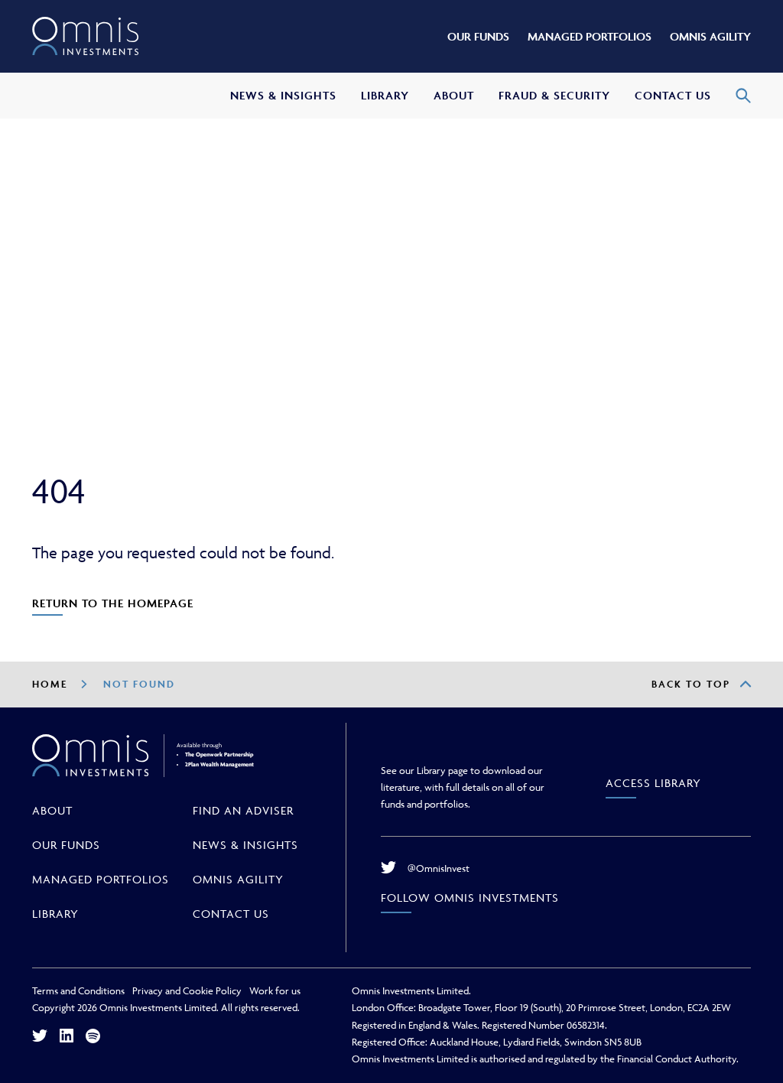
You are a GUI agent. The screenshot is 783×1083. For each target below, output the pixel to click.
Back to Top (690, 684)
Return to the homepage (112, 603)
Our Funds (66, 844)
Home (49, 684)
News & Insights (245, 844)
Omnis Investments (85, 36)
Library (55, 913)
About (52, 810)
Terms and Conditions (78, 990)
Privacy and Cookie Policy (187, 990)
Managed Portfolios (100, 879)
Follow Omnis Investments (470, 897)
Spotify (93, 1036)
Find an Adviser (243, 810)
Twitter (39, 1035)
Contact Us (231, 913)
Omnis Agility (238, 879)
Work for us (275, 990)
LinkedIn (66, 1035)
